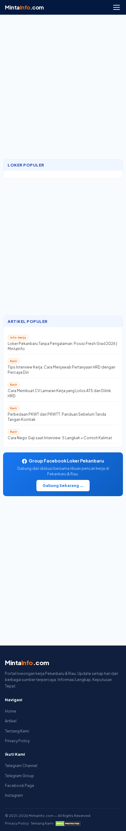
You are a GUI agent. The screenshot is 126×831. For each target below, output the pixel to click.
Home (10, 711)
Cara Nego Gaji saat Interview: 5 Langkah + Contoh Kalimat (60, 438)
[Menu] (116, 7)
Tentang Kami (17, 731)
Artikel (11, 721)
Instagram (14, 795)
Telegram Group (19, 775)
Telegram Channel (21, 765)
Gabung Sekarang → (63, 485)
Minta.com (24, 7)
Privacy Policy (17, 741)
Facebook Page (19, 785)
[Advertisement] (63, 90)
